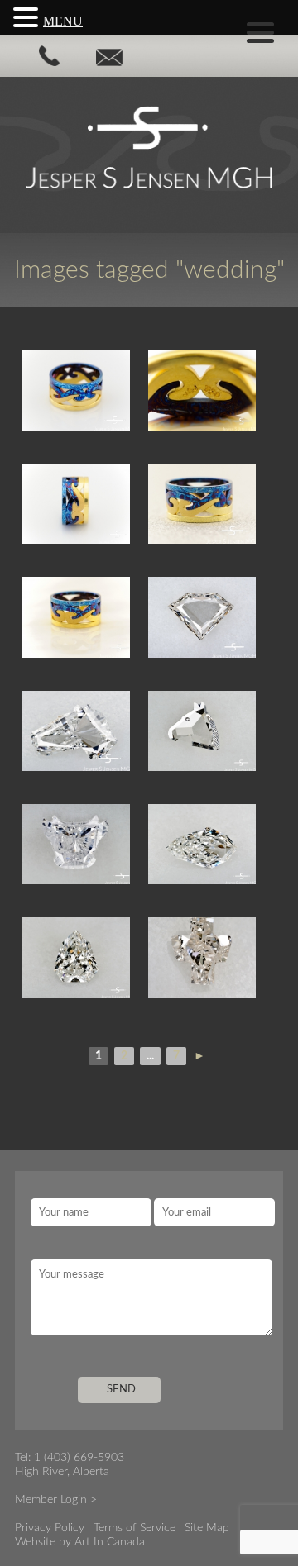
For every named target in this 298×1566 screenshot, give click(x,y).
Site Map (207, 1528)
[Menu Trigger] (260, 31)
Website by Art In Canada (80, 1542)
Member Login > (56, 1500)
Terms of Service (134, 1528)
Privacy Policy (49, 1528)
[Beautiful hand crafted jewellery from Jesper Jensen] (82, 390)
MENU (63, 21)
